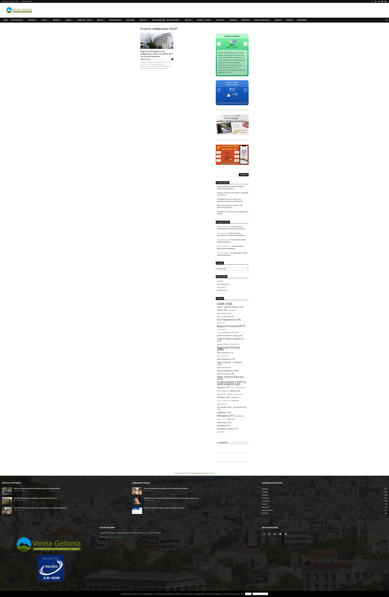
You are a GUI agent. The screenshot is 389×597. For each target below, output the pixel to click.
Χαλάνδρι (233, 20)
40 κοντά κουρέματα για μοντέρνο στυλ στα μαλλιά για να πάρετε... (167, 488)
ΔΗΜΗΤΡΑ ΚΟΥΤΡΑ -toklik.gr (229, 336)
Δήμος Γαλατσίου (223, 356)
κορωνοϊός (224, 422)
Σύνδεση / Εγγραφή (26, 1)
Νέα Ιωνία (130, 20)
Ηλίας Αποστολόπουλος (230, 378)
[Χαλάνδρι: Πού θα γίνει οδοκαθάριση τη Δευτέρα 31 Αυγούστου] (7, 500)
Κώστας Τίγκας (222, 391)
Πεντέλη (188, 20)
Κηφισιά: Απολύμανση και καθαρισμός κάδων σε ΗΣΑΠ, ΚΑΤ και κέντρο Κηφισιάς (156, 54)
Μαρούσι (100, 20)
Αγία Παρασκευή (17, 20)
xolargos (232, 310)
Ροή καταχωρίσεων (223, 284)
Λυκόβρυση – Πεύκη (84, 20)
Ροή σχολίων (221, 287)
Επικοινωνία (302, 20)
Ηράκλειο (56, 20)
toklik (224, 304)
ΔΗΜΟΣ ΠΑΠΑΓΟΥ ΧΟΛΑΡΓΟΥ (230, 340)
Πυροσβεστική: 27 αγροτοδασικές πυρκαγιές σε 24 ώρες (232, 213)
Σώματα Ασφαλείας (261, 20)
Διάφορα (278, 20)
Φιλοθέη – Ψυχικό (204, 20)
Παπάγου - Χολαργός (223, 400)
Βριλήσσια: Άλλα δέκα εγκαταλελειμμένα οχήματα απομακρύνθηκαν (230, 187)
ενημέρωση (221, 419)
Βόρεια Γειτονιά (231, 326)
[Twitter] (382, 1)
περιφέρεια (224, 425)
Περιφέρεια (245, 20)
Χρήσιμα (289, 20)
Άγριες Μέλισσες (224, 313)
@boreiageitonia (207, 473)
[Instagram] (375, 1)
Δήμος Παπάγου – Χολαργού (229, 363)
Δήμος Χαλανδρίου (227, 371)
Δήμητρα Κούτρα (145, 59)
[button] (386, 20)
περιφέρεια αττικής (227, 429)
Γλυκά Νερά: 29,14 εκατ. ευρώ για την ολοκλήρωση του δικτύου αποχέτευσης (230, 200)
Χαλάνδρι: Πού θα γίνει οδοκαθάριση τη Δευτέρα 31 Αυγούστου (232, 194)
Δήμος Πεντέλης (224, 367)
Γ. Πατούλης (221, 329)
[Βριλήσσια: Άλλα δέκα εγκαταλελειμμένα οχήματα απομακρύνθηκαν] (7, 491)
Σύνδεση (220, 281)
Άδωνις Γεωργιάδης (225, 316)
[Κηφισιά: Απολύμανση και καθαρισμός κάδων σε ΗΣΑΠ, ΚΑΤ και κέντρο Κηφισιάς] (156, 41)
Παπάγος (143, 20)
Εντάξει (248, 594)
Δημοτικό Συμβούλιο (225, 374)
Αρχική (142, 26)
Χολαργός (220, 20)
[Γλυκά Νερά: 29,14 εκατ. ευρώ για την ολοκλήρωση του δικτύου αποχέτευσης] (7, 510)
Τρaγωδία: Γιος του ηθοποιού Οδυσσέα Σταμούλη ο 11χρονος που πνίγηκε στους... (172, 498)
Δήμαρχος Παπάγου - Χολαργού (228, 344)
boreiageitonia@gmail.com (117, 537)
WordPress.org (222, 290)
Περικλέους (222, 404)
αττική (240, 416)
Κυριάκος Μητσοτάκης (238, 387)
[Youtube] (385, 1)
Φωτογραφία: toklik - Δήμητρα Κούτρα (231, 408)
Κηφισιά (68, 20)
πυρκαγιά (220, 432)
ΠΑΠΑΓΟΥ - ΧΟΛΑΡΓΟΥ (234, 394)
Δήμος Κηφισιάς (226, 359)
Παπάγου (236, 397)
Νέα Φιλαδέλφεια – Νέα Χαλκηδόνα (165, 20)
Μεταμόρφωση (115, 20)
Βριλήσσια (32, 20)
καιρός (231, 419)
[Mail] (378, 1)
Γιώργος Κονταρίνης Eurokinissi (228, 332)
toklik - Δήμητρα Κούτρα (230, 307)
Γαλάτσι (44, 20)
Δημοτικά (143, 48)
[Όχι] (386, 594)
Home (6, 20)
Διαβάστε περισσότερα (260, 594)
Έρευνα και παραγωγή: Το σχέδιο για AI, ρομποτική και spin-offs (230, 206)
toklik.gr (222, 310)
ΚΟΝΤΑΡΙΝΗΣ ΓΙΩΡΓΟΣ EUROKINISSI (231, 383)
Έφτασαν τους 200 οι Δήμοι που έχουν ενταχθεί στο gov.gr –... (165, 508)
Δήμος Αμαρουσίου (225, 353)
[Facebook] (372, 1)
